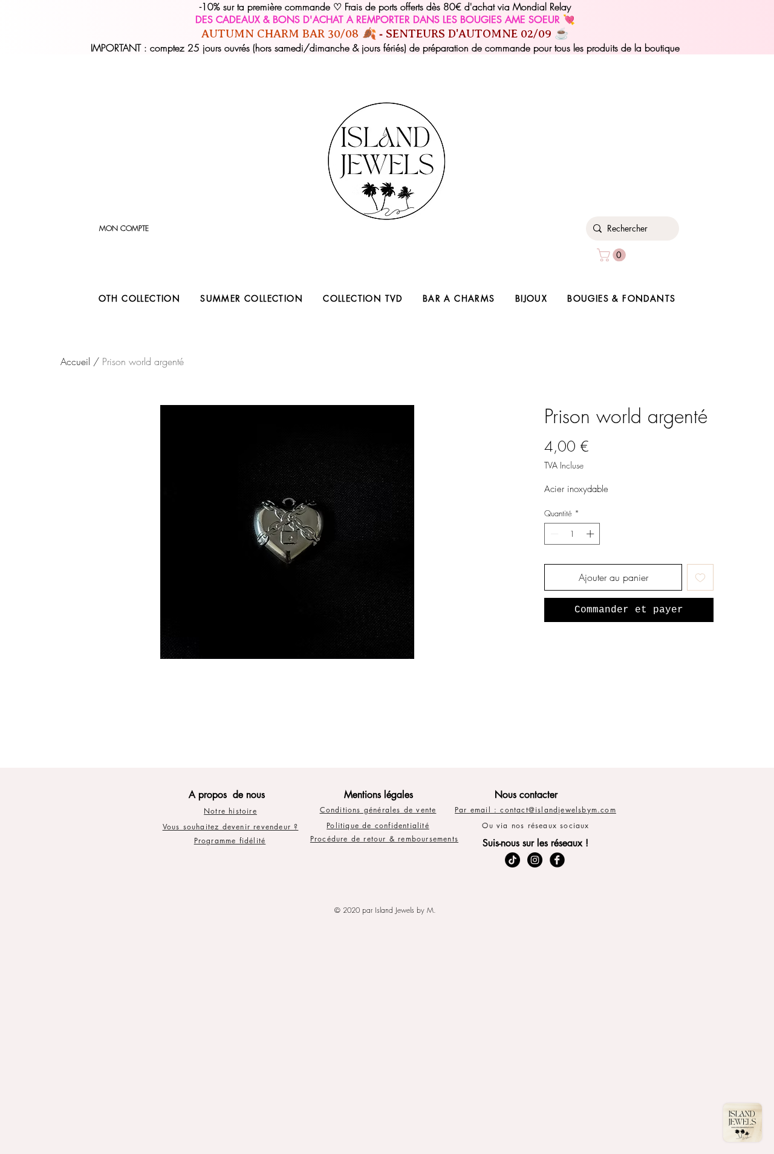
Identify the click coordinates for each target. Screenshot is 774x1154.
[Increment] (591, 534)
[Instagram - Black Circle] (534, 859)
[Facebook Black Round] (557, 859)
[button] (613, 255)
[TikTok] (512, 859)
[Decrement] (553, 534)
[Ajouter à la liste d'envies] (700, 577)
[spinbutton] (572, 534)
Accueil (75, 361)
